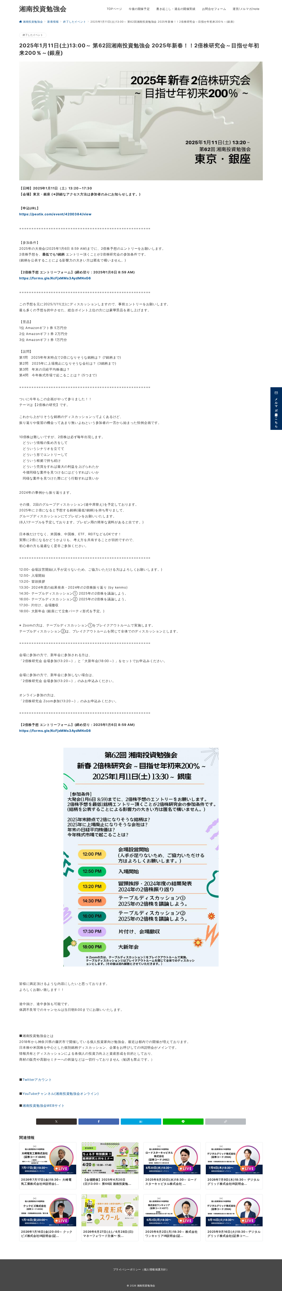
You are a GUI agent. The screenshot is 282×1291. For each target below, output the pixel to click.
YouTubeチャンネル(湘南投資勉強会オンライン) (61, 1094)
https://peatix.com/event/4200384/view (55, 214)
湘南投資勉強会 (43, 9)
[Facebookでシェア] (98, 1121)
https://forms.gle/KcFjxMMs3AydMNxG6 (55, 278)
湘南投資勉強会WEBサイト (44, 1105)
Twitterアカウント (37, 1080)
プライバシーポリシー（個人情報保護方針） (141, 1269)
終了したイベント (33, 35)
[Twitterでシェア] (56, 1121)
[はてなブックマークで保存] (141, 1121)
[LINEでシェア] (183, 1121)
